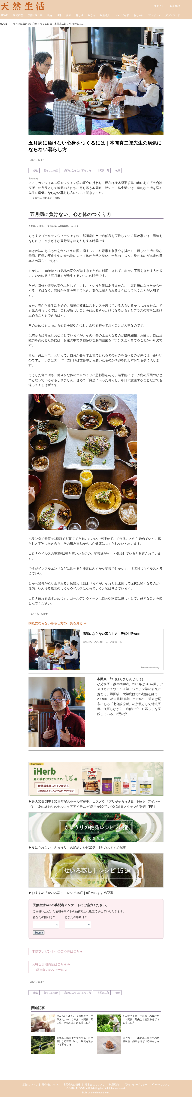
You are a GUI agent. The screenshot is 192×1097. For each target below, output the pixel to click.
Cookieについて (161, 1084)
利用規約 (114, 1084)
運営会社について (94, 1084)
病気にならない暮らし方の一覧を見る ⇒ (57, 623)
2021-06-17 (37, 160)
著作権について (50, 1084)
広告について (29, 1084)
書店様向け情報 (71, 1084)
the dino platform (100, 1092)
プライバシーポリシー (135, 1084)
